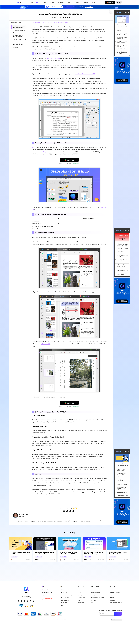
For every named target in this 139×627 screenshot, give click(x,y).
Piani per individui (47, 590)
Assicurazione (81, 597)
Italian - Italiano (116, 619)
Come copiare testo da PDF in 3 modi (122, 38)
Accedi (119, 2)
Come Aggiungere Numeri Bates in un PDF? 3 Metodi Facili (122, 52)
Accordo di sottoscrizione (54, 619)
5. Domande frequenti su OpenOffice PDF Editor (18, 43)
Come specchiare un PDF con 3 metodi (123, 479)
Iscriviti (118, 613)
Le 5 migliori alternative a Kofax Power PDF (122, 265)
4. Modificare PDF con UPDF (19, 39)
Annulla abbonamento (116, 602)
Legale (79, 600)
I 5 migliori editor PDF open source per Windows (122, 261)
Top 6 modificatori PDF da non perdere (122, 274)
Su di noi (93, 590)
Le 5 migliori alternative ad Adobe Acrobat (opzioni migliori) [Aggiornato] (122, 469)
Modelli (111, 595)
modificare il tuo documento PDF (85, 74)
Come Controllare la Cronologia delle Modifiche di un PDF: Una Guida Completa (122, 475)
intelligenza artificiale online (50, 152)
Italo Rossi (53, 17)
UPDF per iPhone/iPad (67, 595)
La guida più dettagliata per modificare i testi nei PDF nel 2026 (122, 250)
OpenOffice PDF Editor (53, 58)
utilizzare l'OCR (45, 344)
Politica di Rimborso (68, 619)
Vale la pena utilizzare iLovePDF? (122, 29)
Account (112, 597)
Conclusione (15, 47)
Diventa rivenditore (96, 595)
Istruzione (80, 595)
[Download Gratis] (110, 2)
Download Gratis (110, 2)
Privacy (39, 619)
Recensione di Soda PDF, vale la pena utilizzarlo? (122, 483)
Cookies (62, 619)
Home (31, 22)
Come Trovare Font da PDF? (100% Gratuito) (122, 25)
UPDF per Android (65, 597)
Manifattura (81, 602)
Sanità (79, 592)
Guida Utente (113, 590)
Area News (93, 600)
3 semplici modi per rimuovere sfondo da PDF (123, 269)
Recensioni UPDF (95, 592)
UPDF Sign (63, 605)
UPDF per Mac (64, 592)
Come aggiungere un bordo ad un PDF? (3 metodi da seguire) (121, 488)
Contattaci (112, 600)
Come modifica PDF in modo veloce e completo (122, 464)
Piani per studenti (47, 595)
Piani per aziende (47, 592)
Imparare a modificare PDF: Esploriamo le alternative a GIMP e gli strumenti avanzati (122, 494)
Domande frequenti (115, 592)
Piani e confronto (45, 619)
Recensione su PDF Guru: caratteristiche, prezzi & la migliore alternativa (123, 244)
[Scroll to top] (136, 623)
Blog (92, 602)
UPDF (21, 2)
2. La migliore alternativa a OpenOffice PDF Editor (19, 31)
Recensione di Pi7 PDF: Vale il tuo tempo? (122, 42)
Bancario (80, 590)
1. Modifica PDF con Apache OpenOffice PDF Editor (19, 27)
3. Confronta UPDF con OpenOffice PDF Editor (18, 36)
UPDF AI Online (65, 600)
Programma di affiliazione (97, 597)
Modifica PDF (37, 22)
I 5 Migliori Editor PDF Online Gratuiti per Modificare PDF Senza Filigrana (122, 47)
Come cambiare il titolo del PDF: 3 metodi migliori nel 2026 (122, 255)
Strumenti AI (64, 602)
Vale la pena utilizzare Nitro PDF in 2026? (122, 33)
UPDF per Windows (66, 590)
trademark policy (76, 619)
